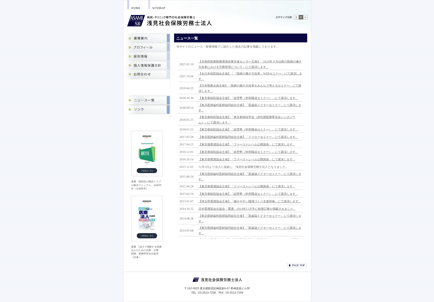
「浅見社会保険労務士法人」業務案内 (146, 38)
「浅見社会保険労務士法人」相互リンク (146, 109)
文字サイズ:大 (296, 17)
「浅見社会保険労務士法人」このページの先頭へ (297, 265)
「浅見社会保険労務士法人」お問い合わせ (146, 74)
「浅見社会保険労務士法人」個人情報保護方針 (146, 65)
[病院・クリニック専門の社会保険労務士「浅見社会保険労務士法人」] (137, 6)
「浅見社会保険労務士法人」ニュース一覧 (146, 100)
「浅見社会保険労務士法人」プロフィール (146, 47)
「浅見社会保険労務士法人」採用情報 (146, 56)
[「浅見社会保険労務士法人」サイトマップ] (162, 6)
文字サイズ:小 (305, 17)
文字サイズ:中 (301, 17)
